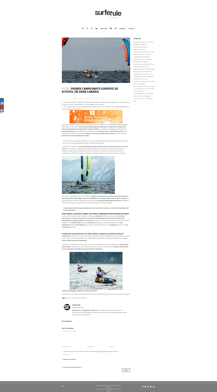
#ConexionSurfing (139, 42)
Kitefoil (79, 298)
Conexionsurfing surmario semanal (144, 52)
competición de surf (139, 49)
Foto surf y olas (138, 64)
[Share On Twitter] (2, 103)
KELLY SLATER (137, 66)
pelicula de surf (146, 74)
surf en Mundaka (139, 93)
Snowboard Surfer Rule (148, 81)
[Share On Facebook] (2, 100)
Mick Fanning (151, 69)
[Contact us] (2, 110)
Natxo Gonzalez (138, 71)
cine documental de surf (141, 47)
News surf (80, 98)
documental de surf (139, 59)
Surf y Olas (142, 98)
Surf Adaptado (141, 84)
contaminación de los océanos (143, 54)
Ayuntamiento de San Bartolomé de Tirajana (75, 135)
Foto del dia (137, 61)
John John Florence (148, 64)
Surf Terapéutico (146, 96)
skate (144, 76)
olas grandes (137, 74)
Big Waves (137, 44)
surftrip (136, 98)
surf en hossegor (149, 86)
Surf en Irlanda (149, 88)
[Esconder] (1, 113)
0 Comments (96, 98)
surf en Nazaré (148, 93)
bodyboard (143, 44)
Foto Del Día (144, 61)
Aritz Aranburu (149, 42)
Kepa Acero (145, 66)
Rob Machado (138, 76)
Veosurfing (149, 98)
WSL (135, 101)
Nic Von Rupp (147, 71)
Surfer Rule (88, 98)
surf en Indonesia (139, 88)
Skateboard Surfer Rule (141, 79)
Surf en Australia (139, 86)
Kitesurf (84, 298)
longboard (137, 69)
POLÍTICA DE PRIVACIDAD (109, 389)
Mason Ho (143, 69)
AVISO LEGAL (99, 389)
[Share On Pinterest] (2, 107)
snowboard (137, 81)
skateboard (149, 76)
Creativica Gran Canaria (90, 291)
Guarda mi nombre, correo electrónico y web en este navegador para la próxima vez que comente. (91, 351)
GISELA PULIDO (71, 298)
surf (135, 84)
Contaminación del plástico (142, 57)
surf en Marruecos (139, 91)
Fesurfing (148, 59)
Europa (75, 98)
